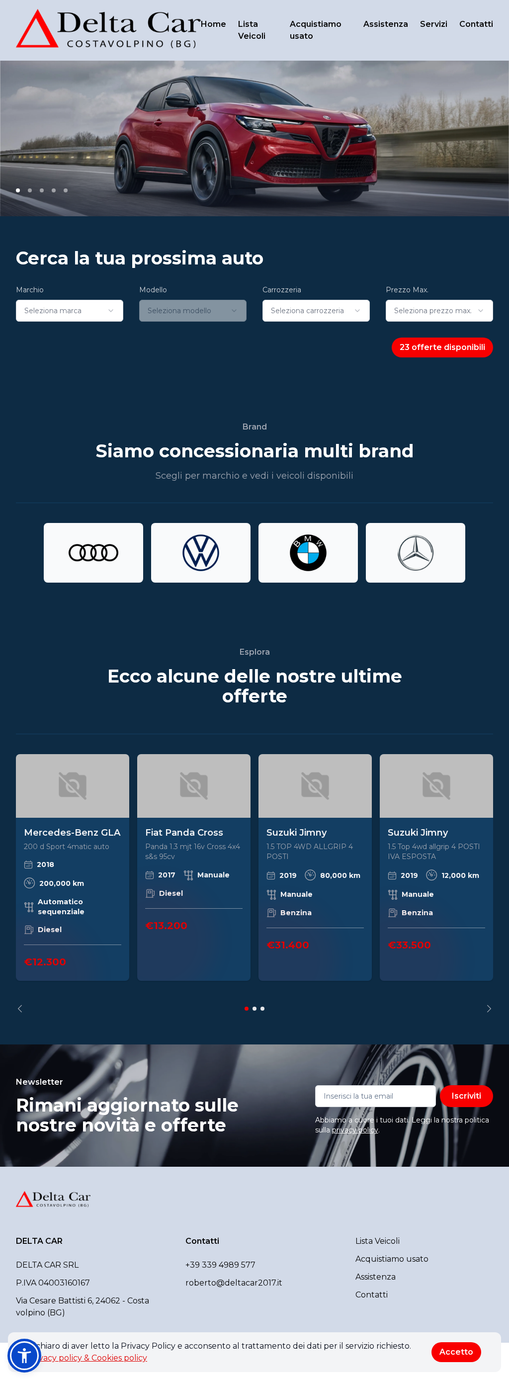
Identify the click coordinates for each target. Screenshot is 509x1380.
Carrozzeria (281, 289)
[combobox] (69, 311)
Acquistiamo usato (315, 30)
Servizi (433, 24)
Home (213, 24)
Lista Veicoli (251, 30)
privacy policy (355, 1129)
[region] (254, 883)
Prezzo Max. (407, 289)
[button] (24, 1355)
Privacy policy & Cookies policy (87, 1358)
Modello (153, 289)
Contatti (476, 24)
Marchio (30, 289)
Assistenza (385, 24)
